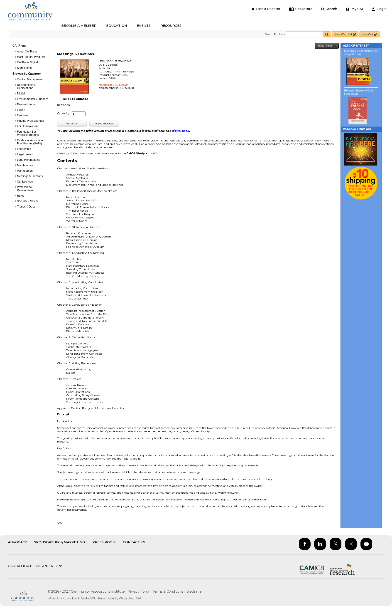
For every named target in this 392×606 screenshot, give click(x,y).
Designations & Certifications (26, 86)
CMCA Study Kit (138, 153)
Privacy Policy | (140, 591)
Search (331, 9)
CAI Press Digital (27, 62)
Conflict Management (30, 79)
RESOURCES (170, 26)
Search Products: (275, 34)
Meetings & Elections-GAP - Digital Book (361, 52)
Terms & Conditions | (169, 591)
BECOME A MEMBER (78, 26)
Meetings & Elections (30, 176)
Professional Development (25, 189)
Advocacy (17, 542)
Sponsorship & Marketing (59, 542)
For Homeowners (27, 126)
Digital (21, 93)
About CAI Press (27, 51)
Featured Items (26, 104)
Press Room (104, 542)
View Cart (368, 34)
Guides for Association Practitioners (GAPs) (30, 142)
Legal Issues (25, 154)
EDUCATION (116, 26)
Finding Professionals (30, 120)
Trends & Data (26, 206)
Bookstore (303, 9)
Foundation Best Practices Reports (28, 133)
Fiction (21, 109)
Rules (20, 195)
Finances (22, 115)
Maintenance (25, 165)
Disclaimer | (195, 591)
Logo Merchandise (28, 159)
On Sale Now (25, 181)
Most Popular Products (31, 57)
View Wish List (343, 34)
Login (381, 9)
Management (25, 170)
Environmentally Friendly (32, 99)
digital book (180, 131)
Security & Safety (27, 201)
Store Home (24, 67)
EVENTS (144, 26)
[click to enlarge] (76, 99)
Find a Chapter (268, 9)
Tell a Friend (325, 45)
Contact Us (134, 542)
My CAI (356, 9)
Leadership (24, 149)
